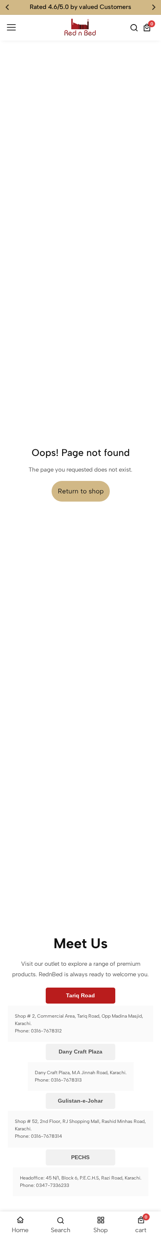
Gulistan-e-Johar (80, 1101)
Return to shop (81, 491)
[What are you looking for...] (135, 27)
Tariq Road (80, 995)
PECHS (80, 1157)
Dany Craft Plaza (80, 1051)
